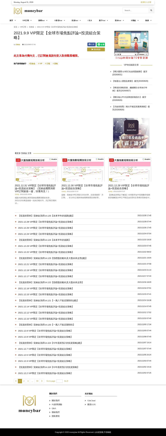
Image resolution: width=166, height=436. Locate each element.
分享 (92, 44)
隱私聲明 (56, 416)
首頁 (15, 27)
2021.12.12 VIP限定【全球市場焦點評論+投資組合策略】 (46, 312)
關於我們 (56, 401)
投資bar (75, 20)
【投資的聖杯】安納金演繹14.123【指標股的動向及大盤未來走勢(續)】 (52, 258)
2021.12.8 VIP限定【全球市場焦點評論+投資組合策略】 (45, 337)
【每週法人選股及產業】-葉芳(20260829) (130, 81)
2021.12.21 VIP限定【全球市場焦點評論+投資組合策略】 (46, 264)
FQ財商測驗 (57, 404)
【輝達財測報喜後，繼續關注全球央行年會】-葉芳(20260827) (129, 89)
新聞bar (41, 20)
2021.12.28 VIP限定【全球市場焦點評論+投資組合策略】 (46, 222)
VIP (40, 64)
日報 (48, 64)
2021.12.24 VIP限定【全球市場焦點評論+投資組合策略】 (46, 234)
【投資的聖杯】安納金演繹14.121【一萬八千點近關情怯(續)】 (48, 300)
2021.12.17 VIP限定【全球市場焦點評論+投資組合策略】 (46, 276)
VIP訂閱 (25, 20)
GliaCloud (91, 401)
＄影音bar (58, 20)
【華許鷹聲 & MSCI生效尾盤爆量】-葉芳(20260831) (129, 73)
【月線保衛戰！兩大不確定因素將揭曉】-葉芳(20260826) (131, 108)
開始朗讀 (96, 49)
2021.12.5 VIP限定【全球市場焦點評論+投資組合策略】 (45, 355)
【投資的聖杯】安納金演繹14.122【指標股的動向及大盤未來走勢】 (51, 282)
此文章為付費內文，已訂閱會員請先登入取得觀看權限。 (47, 55)
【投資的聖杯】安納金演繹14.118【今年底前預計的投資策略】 (48, 367)
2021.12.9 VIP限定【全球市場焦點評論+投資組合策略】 (45, 331)
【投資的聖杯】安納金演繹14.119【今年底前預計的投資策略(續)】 (50, 343)
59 (37, 381)
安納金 (31, 27)
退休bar (118, 20)
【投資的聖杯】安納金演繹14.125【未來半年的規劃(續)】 (46, 216)
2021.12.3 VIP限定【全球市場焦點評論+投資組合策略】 (45, 361)
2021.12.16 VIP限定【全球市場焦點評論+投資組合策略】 (46, 288)
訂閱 (18, 160)
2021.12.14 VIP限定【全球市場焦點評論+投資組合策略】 (46, 306)
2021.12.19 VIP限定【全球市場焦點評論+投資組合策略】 (46, 270)
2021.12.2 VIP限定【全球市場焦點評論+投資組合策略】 (45, 373)
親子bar (102, 20)
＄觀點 (133, 20)
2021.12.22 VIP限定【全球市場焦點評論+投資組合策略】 (46, 252)
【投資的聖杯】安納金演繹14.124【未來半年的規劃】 (44, 240)
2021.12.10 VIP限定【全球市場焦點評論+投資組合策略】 (46, 319)
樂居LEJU (91, 404)
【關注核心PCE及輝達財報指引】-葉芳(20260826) (129, 98)
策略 (56, 64)
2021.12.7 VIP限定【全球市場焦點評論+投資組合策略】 (45, 349)
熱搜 (147, 20)
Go (65, 381)
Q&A (54, 408)
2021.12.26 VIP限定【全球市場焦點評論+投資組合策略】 (46, 228)
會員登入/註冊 (146, 2)
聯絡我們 (56, 412)
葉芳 (11, 20)
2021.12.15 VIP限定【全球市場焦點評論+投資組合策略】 (46, 294)
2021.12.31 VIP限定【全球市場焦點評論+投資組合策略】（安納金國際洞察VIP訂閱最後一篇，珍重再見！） (35, 188)
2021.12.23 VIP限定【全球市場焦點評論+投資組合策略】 (46, 246)
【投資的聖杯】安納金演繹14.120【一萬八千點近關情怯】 (46, 325)
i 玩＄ (90, 20)
